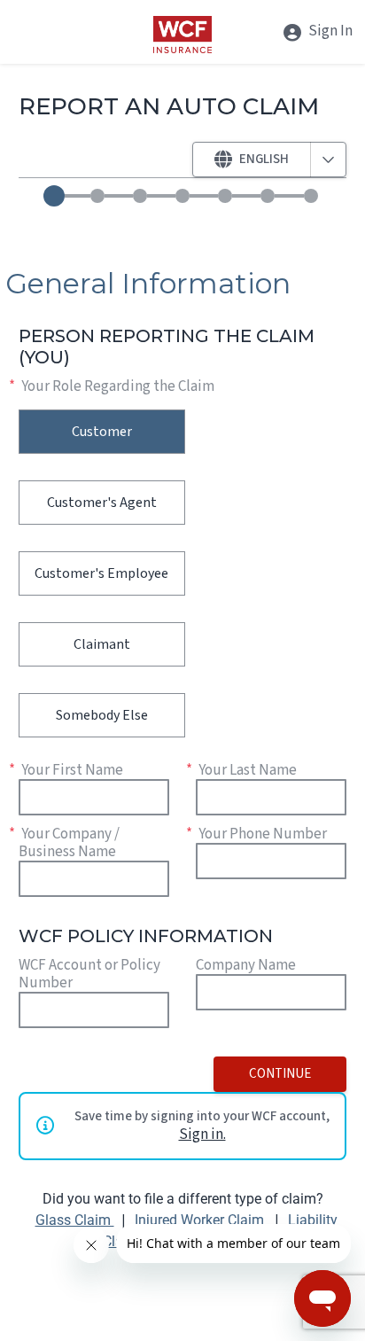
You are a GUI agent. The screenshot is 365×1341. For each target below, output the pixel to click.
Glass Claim (74, 1220)
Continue (280, 1073)
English (264, 159)
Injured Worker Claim (201, 1220)
